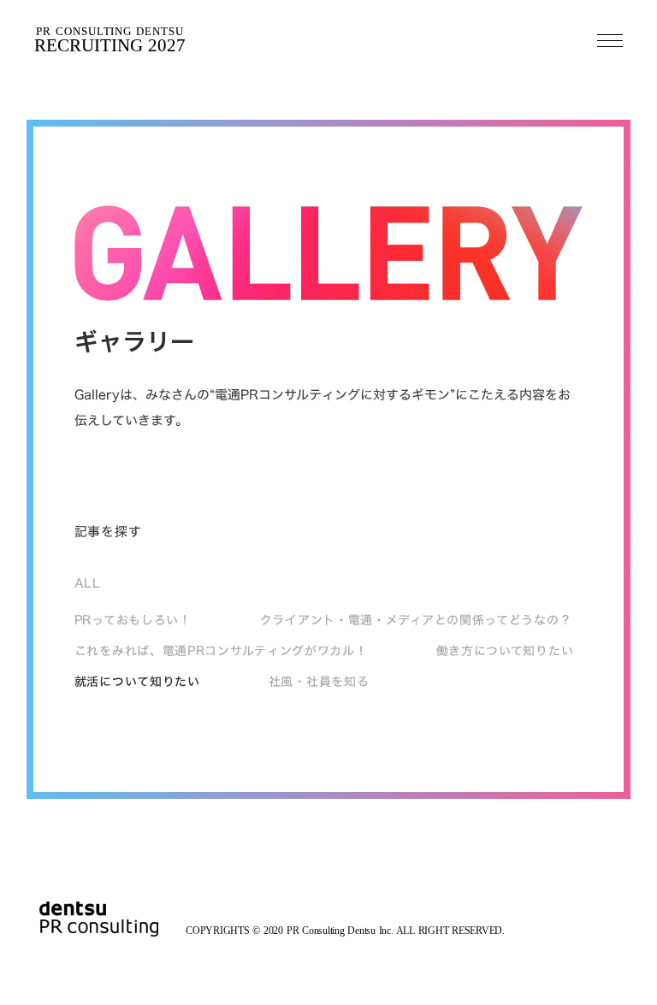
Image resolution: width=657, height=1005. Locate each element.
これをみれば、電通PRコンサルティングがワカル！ (221, 650)
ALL (87, 583)
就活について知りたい (137, 681)
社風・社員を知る (319, 681)
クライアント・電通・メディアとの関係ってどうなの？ (416, 620)
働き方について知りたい (505, 650)
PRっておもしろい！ (133, 620)
